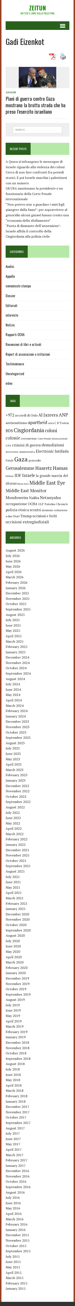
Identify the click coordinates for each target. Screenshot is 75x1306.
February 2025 (17, 646)
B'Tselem (63, 423)
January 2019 (16, 1037)
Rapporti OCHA (15, 334)
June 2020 (13, 946)
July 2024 (13, 684)
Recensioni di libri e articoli (23, 344)
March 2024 (15, 705)
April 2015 (14, 1272)
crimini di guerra (26, 444)
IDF (17, 475)
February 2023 (17, 775)
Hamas (60, 468)
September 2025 (18, 609)
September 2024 (18, 673)
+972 (10, 415)
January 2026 (16, 588)
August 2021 (15, 871)
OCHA (32, 504)
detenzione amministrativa (20, 451)
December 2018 (17, 1042)
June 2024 (13, 689)
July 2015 (13, 1256)
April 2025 (14, 636)
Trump (26, 515)
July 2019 (13, 1005)
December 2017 (17, 1106)
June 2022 (13, 817)
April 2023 (14, 764)
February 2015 (17, 1283)
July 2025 (13, 620)
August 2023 (15, 743)
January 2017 (16, 1165)
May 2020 (13, 951)
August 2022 (15, 807)
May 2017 (13, 1144)
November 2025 (18, 598)
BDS (9, 430)
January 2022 (16, 844)
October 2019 (16, 989)
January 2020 (16, 973)
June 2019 (13, 1010)
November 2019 (18, 983)
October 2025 (16, 603)
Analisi (11, 92)
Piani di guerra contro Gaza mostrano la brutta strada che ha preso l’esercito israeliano (35, 105)
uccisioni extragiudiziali (27, 521)
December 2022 (17, 786)
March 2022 (15, 834)
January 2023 (16, 780)
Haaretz (43, 468)
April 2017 (14, 1149)
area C (52, 423)
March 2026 (15, 577)
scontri (35, 510)
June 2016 (13, 1203)
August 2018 (15, 1063)
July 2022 (13, 812)
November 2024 (18, 662)
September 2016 (18, 1187)
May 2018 (13, 1080)
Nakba (34, 498)
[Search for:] (37, 129)
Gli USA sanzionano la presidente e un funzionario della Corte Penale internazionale (34, 193)
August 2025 (15, 614)
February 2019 (17, 1032)
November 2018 (18, 1048)
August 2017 (15, 1128)
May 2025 (13, 630)
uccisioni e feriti (44, 516)
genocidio (35, 460)
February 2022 (17, 839)
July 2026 (13, 555)
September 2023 (18, 737)
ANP (63, 415)
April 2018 (14, 1085)
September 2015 (18, 1251)
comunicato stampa (18, 285)
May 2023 (13, 759)
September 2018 (18, 1058)
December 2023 (17, 721)
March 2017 (15, 1155)
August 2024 (15, 679)
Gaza (21, 459)
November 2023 (18, 727)
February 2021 (17, 903)
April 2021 (14, 892)
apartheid (37, 422)
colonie (13, 438)
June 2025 (13, 625)
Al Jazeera (48, 415)
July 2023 (13, 748)
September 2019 (18, 994)
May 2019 (13, 1015)
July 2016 (13, 1197)
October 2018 (16, 1053)
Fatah (9, 460)
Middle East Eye (47, 482)
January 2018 (16, 1101)
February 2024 (17, 710)
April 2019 (14, 1021)
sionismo (47, 510)
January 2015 (16, 1288)
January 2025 (16, 652)
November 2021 (18, 855)
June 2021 (13, 882)
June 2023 (13, 753)
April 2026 (14, 572)
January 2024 (16, 716)
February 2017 (17, 1160)
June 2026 (13, 561)
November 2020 (18, 919)
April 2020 (14, 957)
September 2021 (18, 866)
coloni (51, 430)
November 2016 (18, 1176)
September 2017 (18, 1122)
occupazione (16, 503)
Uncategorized (15, 373)
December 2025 (17, 593)
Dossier (10, 295)
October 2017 (16, 1117)
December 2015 (17, 1235)
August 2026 (15, 550)
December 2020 (17, 914)
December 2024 (17, 657)
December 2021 (17, 850)
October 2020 (16, 924)
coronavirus (29, 438)
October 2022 (16, 796)
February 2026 (17, 582)
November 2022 (18, 791)
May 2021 (13, 887)
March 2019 (15, 1026)
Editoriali (11, 305)
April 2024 (14, 700)
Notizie (10, 324)
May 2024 (13, 694)
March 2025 (15, 641)
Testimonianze (15, 363)
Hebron (10, 476)
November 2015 (18, 1240)
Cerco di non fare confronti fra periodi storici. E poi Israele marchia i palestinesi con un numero (36, 177)
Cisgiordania (29, 430)
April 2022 (14, 828)
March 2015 (15, 1277)
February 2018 (17, 1096)
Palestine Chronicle (56, 504)
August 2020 (15, 935)
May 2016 (13, 1208)
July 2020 (13, 941)
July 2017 (13, 1133)
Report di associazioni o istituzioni (28, 354)
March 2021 (15, 898)
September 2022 (18, 801)
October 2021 (16, 860)
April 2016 (14, 1213)
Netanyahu (50, 497)
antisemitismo (16, 422)
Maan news (23, 483)
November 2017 (18, 1112)
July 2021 (13, 876)
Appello (10, 276)
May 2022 (13, 823)
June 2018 (13, 1074)
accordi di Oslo (26, 415)
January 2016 (16, 1229)
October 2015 (16, 1246)
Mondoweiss (17, 497)
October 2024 (16, 668)
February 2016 (17, 1224)
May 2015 (13, 1267)
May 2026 (13, 566)
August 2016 (15, 1192)
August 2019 (15, 999)
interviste (12, 315)
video (9, 383)
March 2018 (15, 1090)
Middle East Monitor (26, 490)
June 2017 (13, 1139)
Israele (28, 475)
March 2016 (15, 1219)
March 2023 (15, 769)
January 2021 (16, 908)
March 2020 (15, 962)
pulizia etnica (17, 509)
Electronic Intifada (52, 451)
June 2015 (13, 1261)
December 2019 (17, 978)
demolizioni (52, 445)
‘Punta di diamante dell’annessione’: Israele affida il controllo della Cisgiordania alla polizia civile (33, 231)
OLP (41, 504)
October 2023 (16, 732)
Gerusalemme (20, 468)
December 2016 (17, 1170)
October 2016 (16, 1181)
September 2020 (18, 930)
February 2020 (17, 967)
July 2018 (13, 1069)
